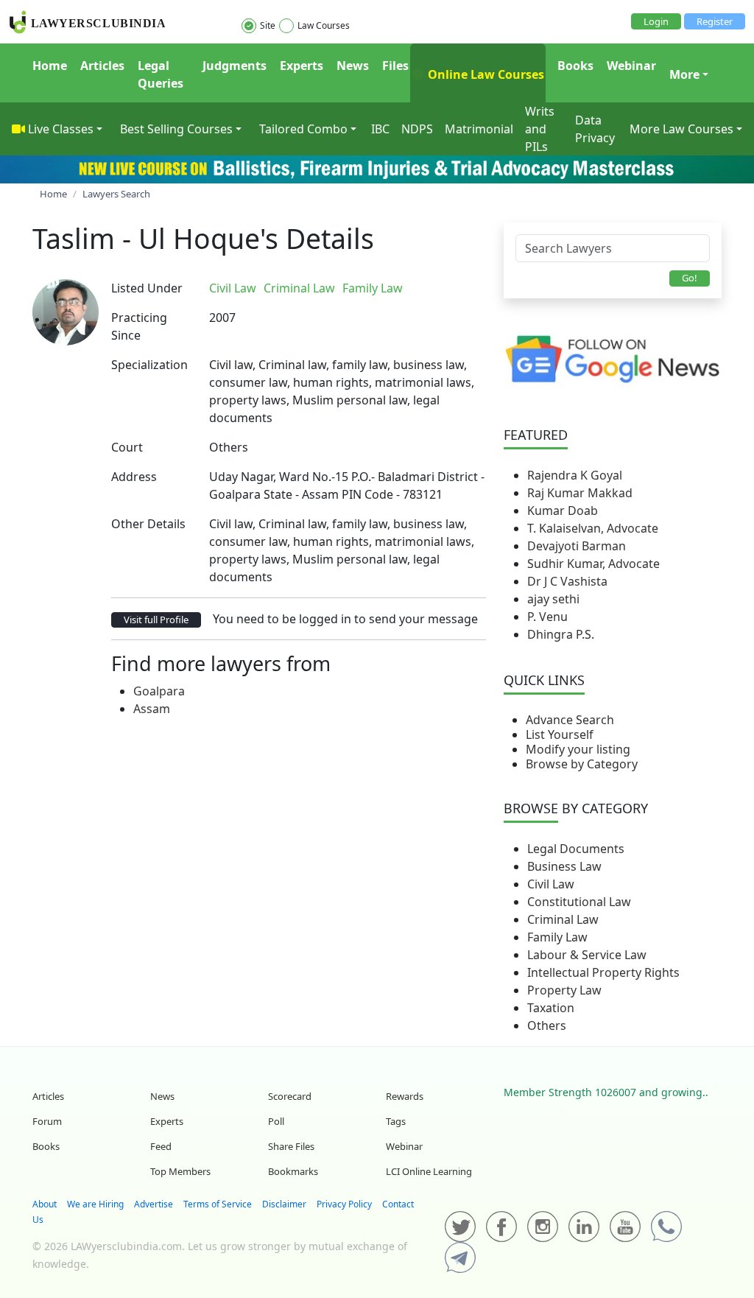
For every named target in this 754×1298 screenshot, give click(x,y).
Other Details (148, 524)
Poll (276, 1121)
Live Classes (61, 129)
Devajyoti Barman (576, 546)
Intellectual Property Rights (603, 972)
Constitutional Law (579, 902)
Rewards (404, 1096)
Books (575, 65)
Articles (102, 65)
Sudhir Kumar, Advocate (593, 563)
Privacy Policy (344, 1204)
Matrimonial (479, 129)
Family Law (557, 937)
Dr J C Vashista (567, 581)
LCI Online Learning (429, 1171)
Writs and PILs (539, 129)
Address (134, 477)
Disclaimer (284, 1204)
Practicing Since (139, 326)
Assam (151, 709)
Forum (47, 1121)
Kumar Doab (562, 510)
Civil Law (550, 884)
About (44, 1204)
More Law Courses (681, 129)
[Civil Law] (411, 288)
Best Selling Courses (176, 129)
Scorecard (289, 1096)
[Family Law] (417, 288)
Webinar (631, 65)
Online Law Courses (484, 74)
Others (546, 1025)
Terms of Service (217, 1204)
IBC (380, 129)
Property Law (564, 990)
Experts (301, 65)
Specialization (149, 365)
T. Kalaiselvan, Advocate (592, 528)
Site (267, 25)
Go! (689, 277)
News (353, 65)
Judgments (234, 65)
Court (127, 447)
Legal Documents (575, 849)
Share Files (291, 1146)
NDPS (417, 129)
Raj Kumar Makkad (580, 493)
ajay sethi (553, 599)
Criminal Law (563, 919)
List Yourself (559, 734)
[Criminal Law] (414, 288)
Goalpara (159, 691)
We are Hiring (95, 1204)
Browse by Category (582, 764)
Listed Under (147, 288)
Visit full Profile (156, 619)
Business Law (564, 866)
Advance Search (570, 720)
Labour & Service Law (586, 955)
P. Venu (547, 616)
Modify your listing (578, 749)
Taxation (550, 1008)
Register (715, 21)
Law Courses (323, 25)
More (684, 74)
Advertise (153, 1204)
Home (49, 65)
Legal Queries (160, 74)
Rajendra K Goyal (574, 475)
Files (395, 65)
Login (656, 21)
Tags (396, 1121)
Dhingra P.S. (560, 634)
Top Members (180, 1171)
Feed (161, 1146)
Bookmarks (293, 1171)
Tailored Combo (303, 129)
